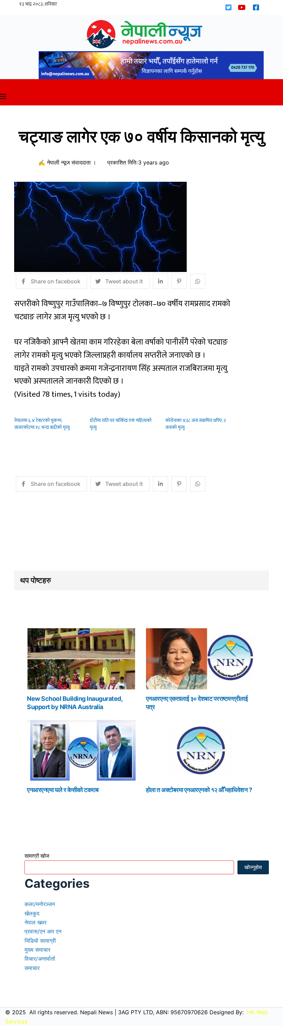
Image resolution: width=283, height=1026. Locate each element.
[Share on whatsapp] (197, 281)
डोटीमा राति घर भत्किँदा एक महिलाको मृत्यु (121, 423)
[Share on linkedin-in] (160, 281)
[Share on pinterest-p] (179, 281)
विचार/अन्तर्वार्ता (40, 958)
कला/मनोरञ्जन (40, 904)
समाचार (32, 967)
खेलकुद (32, 913)
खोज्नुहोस (253, 867)
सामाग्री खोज (37, 856)
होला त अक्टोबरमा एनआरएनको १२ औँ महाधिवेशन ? (199, 789)
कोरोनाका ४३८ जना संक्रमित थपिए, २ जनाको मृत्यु (195, 423)
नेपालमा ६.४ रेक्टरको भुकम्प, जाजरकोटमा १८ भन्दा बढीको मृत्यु (42, 423)
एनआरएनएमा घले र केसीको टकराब (62, 789)
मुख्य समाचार (37, 949)
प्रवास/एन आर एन (43, 931)
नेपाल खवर (36, 922)
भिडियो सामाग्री (40, 940)
